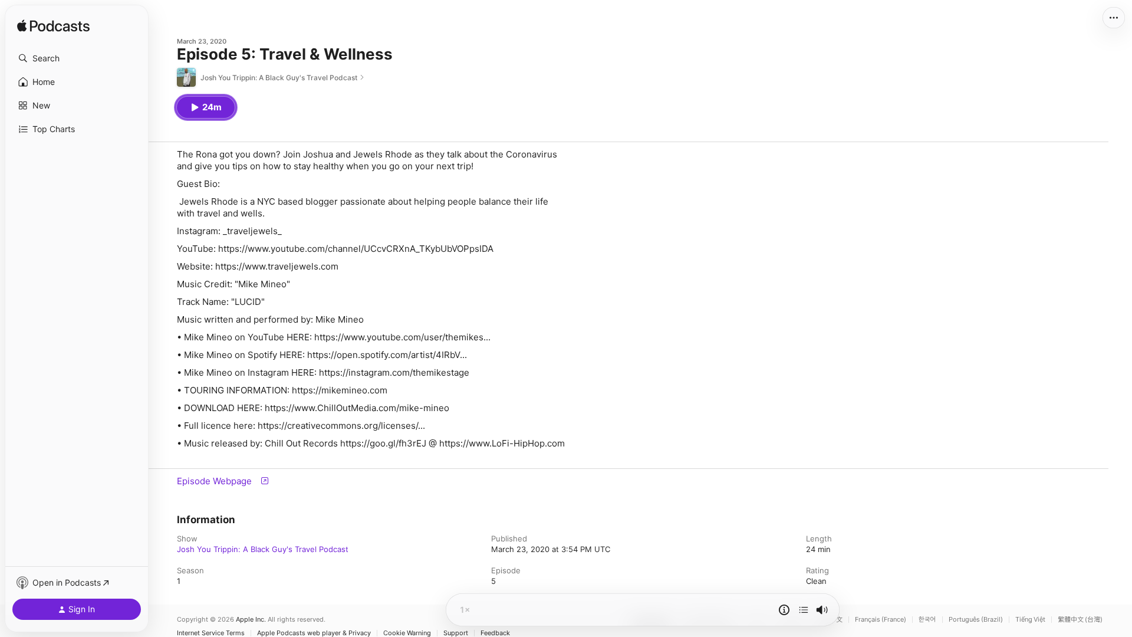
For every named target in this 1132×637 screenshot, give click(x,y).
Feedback (495, 633)
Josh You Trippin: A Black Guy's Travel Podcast (262, 549)
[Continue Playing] (804, 610)
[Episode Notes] (784, 610)
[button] (76, 58)
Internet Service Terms (211, 633)
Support (455, 633)
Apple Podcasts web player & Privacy (314, 633)
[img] (53, 26)
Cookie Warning (407, 633)
